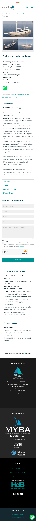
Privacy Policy (21, 246)
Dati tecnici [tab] (7, 181)
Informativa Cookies (18, 517)
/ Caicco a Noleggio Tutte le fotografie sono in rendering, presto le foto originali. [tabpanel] (18, 141)
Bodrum (25, 14)
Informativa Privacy (18, 514)
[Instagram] (18, 494)
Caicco (19, 95)
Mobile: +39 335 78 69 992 (18, 472)
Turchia (19, 14)
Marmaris (25, 95)
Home (4, 14)
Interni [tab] (6, 185)
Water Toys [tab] (8, 193)
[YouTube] (21, 494)
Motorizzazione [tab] (9, 189)
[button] (4, 45)
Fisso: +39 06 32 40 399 (18, 468)
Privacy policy (7, 241)
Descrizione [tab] (8, 103)
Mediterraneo (11, 14)
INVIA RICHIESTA (18, 260)
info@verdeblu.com (18, 477)
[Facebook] (14, 494)
